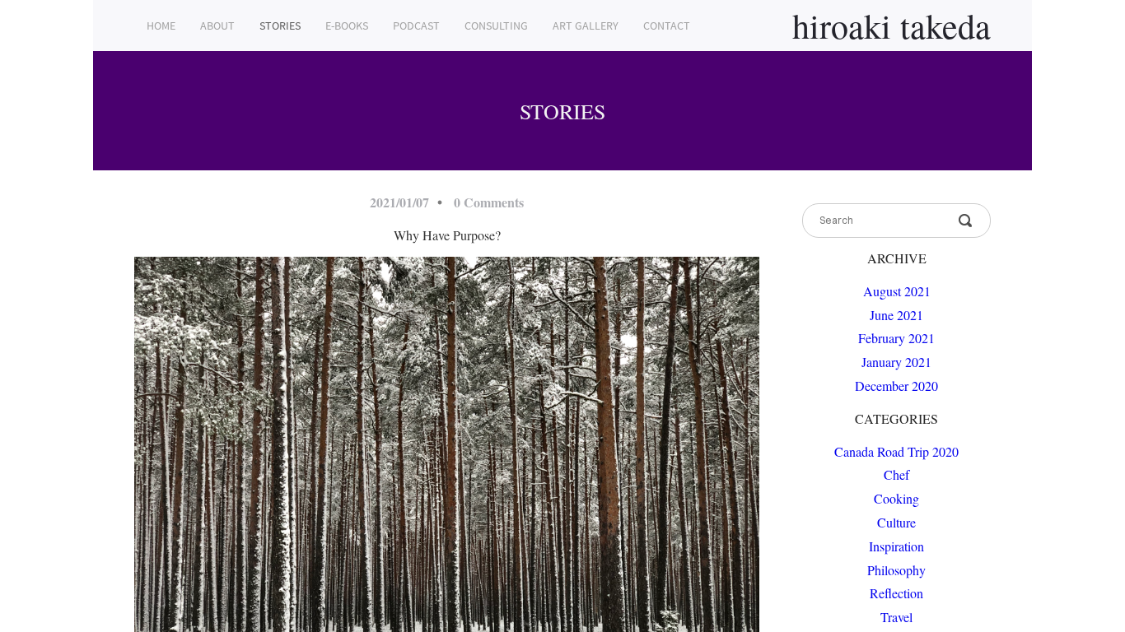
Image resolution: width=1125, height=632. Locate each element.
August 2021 (897, 291)
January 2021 (896, 361)
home (161, 25)
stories (280, 25)
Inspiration (896, 546)
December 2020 (896, 385)
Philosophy (896, 570)
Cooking (896, 498)
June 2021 (896, 314)
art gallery (586, 25)
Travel (896, 616)
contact (666, 25)
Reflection (896, 593)
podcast (416, 25)
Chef (896, 474)
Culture (896, 522)
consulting (496, 25)
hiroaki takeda (891, 25)
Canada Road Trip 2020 (896, 451)
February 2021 (896, 337)
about (217, 25)
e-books (346, 25)
